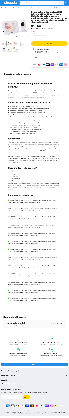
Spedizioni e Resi (22, 411)
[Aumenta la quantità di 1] (46, 38)
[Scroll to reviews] (49, 24)
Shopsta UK (45, 414)
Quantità (33, 34)
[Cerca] (61, 3)
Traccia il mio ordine (33, 411)
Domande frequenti (44, 411)
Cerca (14, 411)
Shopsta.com (51, 414)
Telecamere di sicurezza (31, 8)
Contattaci (53, 411)
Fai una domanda (57, 324)
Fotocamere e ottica (10, 8)
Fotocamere (20, 8)
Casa (2, 8)
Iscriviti (26, 397)
